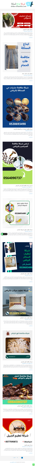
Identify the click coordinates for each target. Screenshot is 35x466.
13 (17, 457)
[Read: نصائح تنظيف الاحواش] (17, 20)
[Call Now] (2, 234)
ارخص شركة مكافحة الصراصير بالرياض (24, 185)
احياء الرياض (30, 130)
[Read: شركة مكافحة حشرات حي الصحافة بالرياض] (17, 106)
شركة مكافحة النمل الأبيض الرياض (24, 406)
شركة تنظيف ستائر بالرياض (26, 273)
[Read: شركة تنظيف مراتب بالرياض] (17, 301)
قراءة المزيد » (30, 37)
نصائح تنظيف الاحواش (27, 29)
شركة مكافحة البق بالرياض (26, 361)
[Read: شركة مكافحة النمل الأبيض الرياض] (17, 389)
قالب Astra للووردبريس (13, 462)
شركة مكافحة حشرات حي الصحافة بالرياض (23, 129)
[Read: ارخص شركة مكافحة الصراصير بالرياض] (17, 162)
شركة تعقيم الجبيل (28, 445)
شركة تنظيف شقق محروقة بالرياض (24, 229)
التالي (14, 457)
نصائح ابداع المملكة (30, 75)
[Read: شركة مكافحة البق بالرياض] (17, 345)
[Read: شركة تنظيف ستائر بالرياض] (17, 257)
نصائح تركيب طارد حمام (27, 73)
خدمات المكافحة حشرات (29, 187)
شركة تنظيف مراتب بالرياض (26, 317)
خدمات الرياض (30, 231)
